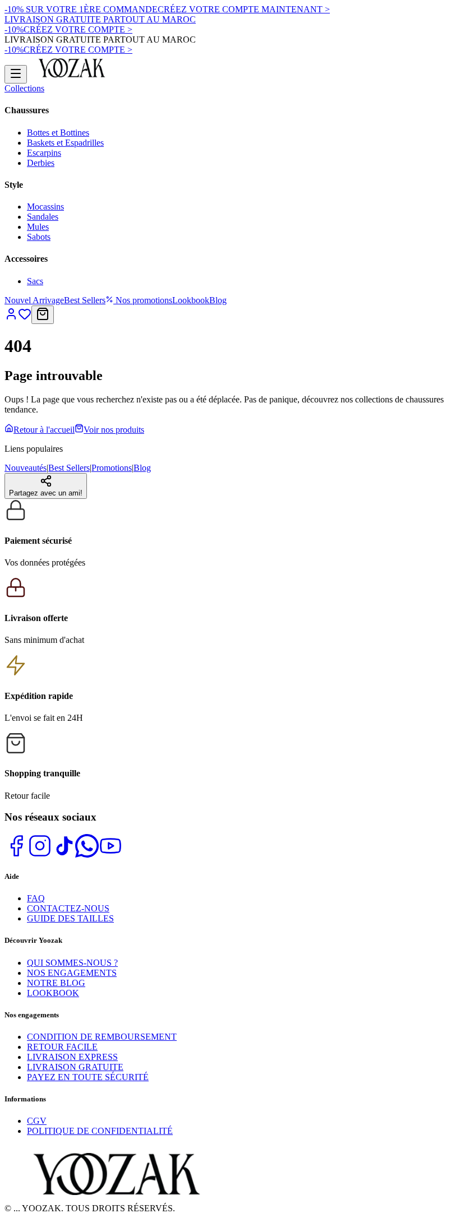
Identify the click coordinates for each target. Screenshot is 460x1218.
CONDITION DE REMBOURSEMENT (102, 1036)
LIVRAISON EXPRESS (72, 1057)
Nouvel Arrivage (34, 300)
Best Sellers (84, 300)
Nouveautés (25, 468)
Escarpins (44, 153)
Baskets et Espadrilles (65, 142)
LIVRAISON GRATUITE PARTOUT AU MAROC (100, 19)
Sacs (35, 281)
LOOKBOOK (53, 993)
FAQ (36, 898)
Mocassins (45, 206)
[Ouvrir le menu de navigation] (15, 74)
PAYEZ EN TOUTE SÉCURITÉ (88, 1077)
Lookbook (190, 300)
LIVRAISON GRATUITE (75, 1067)
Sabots (38, 237)
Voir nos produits (114, 429)
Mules (38, 226)
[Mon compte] (11, 317)
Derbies (40, 163)
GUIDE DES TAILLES (70, 918)
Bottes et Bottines (58, 132)
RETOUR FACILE (62, 1047)
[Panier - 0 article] (42, 314)
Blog (218, 300)
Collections (24, 88)
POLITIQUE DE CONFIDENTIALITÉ (100, 1131)
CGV (37, 1121)
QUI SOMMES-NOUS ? (72, 962)
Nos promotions (142, 300)
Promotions (111, 468)
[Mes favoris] (24, 317)
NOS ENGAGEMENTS (72, 973)
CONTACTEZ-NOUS (68, 908)
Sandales (42, 216)
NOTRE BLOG (56, 983)
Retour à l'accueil (44, 429)
